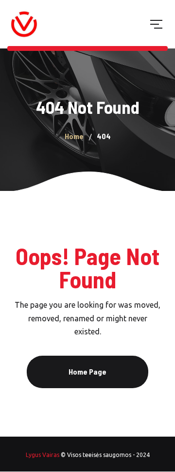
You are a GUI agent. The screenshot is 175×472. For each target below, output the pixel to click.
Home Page (87, 371)
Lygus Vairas (42, 455)
